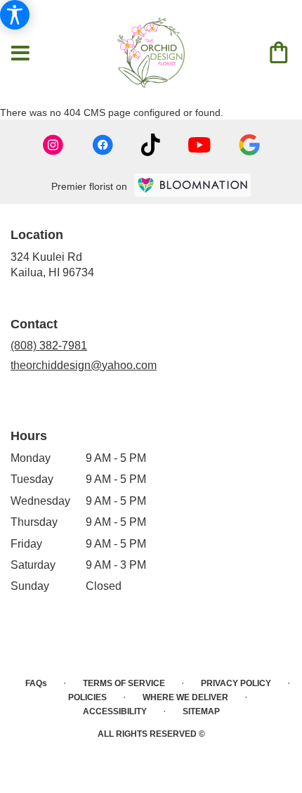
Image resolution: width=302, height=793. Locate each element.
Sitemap (201, 711)
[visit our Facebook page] (102, 144)
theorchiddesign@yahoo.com (84, 365)
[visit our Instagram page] (53, 144)
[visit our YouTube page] (199, 145)
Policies (87, 697)
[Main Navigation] (20, 54)
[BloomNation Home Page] (192, 185)
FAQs (36, 683)
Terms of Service (124, 683)
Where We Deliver (185, 697)
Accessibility (115, 711)
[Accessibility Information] (14, 15)
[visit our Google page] (249, 144)
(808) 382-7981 (49, 346)
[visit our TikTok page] (150, 145)
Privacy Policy (236, 683)
